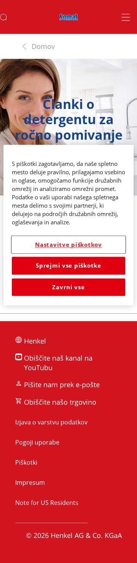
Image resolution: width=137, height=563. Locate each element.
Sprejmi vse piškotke (68, 266)
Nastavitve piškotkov (68, 244)
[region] (68, 225)
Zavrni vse (68, 287)
